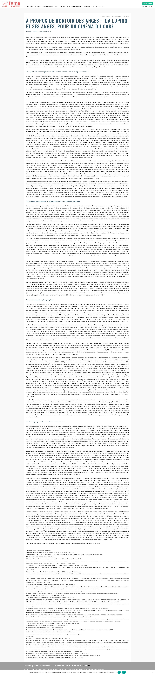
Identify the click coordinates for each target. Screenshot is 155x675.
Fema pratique (47, 6)
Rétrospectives (116, 16)
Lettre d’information (42, 666)
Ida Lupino (126, 16)
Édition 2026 (35, 6)
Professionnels (61, 6)
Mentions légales (77, 669)
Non (124, 672)
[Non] (153, 672)
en (151, 6)
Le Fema (26, 6)
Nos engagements (76, 6)
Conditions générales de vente (94, 669)
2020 (109, 16)
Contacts (27, 666)
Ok (119, 672)
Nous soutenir (98, 6)
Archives (87, 6)
